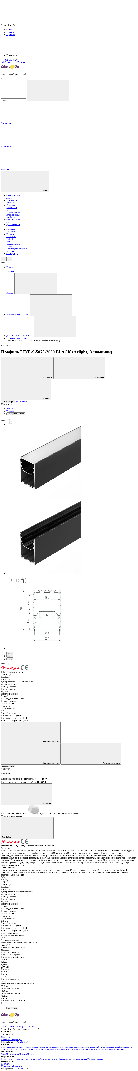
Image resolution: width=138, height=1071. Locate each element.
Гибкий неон (9, 240)
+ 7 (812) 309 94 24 (9, 1027)
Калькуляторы (65, 1059)
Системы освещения (11, 230)
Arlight (20, 1042)
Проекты (10, 34)
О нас (9, 30)
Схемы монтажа (79, 1059)
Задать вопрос (8, 402)
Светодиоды (12, 253)
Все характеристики (51, 742)
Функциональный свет (108, 1047)
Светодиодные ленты (11, 1047)
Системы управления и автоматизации (57, 1047)
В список (46, 399)
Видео (12, 1059)
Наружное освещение (11, 235)
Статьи (43, 1059)
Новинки (10, 267)
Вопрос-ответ (53, 1059)
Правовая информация (11, 1039)
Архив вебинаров (32, 1059)
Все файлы (7, 837)
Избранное (47, 377)
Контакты (21, 62)
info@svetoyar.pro (26, 1027)
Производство (12, 1054)
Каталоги (5, 1059)
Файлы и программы (111, 763)
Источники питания (11, 201)
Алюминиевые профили (13, 216)
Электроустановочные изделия (89, 1049)
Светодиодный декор (65, 1049)
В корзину (47, 803)
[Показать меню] (35, 283)
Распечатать (21, 401)
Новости (10, 32)
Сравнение (99, 377)
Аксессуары (12, 1008)
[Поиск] (48, 90)
